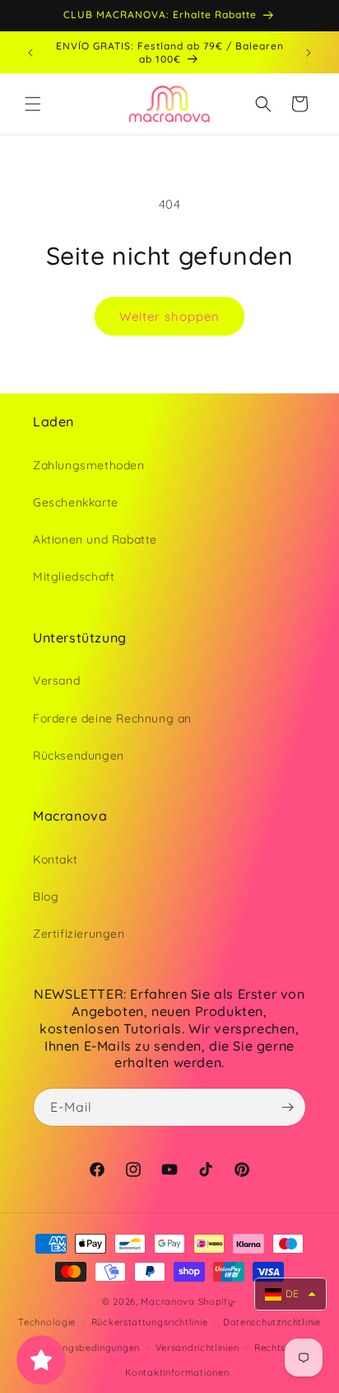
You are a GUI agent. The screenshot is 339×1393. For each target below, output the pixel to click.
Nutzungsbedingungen (88, 1347)
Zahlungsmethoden (89, 465)
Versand (56, 680)
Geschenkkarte (75, 502)
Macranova (167, 1301)
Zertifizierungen (79, 933)
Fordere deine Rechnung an (112, 718)
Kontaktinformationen (177, 1372)
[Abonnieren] (287, 1107)
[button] (33, 104)
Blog (45, 896)
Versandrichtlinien (197, 1347)
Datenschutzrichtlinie (272, 1322)
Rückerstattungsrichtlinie (149, 1322)
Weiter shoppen (169, 316)
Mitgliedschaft (73, 576)
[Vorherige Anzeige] (30, 53)
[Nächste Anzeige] (308, 53)
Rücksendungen (78, 755)
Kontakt (55, 859)
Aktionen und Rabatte (95, 539)
